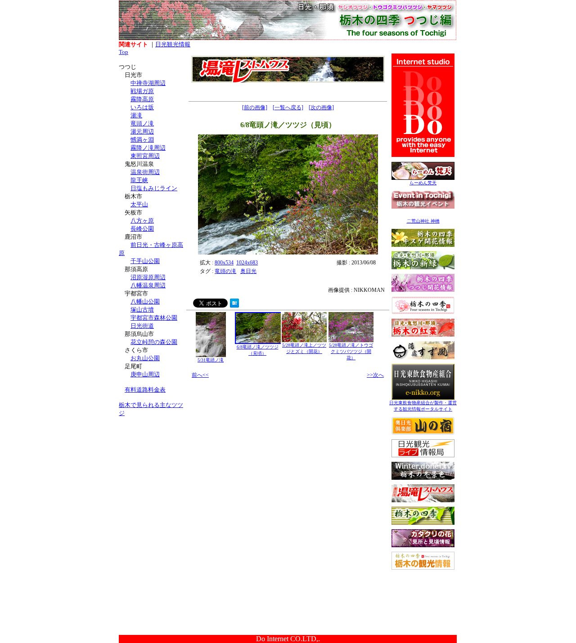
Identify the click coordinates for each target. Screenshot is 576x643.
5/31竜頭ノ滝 (211, 359)
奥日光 (248, 271)
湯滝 (136, 115)
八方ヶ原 (142, 220)
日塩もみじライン (153, 188)
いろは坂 (142, 107)
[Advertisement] (153, 480)
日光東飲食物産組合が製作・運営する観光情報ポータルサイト (423, 405)
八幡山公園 (145, 301)
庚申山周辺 (145, 374)
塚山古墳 (142, 309)
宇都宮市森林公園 (153, 317)
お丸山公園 (145, 358)
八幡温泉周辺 (148, 285)
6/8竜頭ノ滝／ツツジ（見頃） (258, 350)
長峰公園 (142, 228)
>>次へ (375, 375)
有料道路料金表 (145, 389)
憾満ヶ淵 (142, 139)
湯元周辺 (142, 131)
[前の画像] (254, 107)
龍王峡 (139, 180)
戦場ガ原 (142, 91)
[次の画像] (321, 107)
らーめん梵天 (423, 182)
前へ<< (200, 375)
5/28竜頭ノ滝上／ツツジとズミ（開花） (304, 348)
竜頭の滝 (225, 271)
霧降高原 (142, 99)
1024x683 (247, 262)
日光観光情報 (172, 44)
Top (123, 52)
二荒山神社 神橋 (423, 221)
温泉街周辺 (145, 172)
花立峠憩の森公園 (153, 342)
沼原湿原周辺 (148, 277)
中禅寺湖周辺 (148, 83)
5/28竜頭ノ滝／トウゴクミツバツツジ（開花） (351, 351)
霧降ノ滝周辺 (148, 147)
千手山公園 (145, 261)
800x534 (224, 262)
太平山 (139, 204)
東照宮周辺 (145, 155)
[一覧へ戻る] (288, 107)
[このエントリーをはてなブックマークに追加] (234, 305)
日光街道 (142, 325)
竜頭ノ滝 (142, 123)
